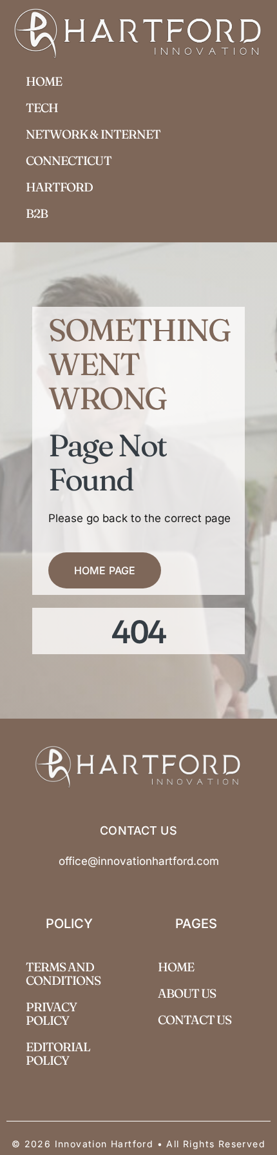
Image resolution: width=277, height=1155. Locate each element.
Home (44, 81)
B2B (37, 213)
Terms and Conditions (63, 973)
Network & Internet (93, 134)
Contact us (195, 1019)
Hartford (59, 187)
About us (187, 993)
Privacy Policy (51, 1013)
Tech (42, 107)
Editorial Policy (58, 1053)
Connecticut (68, 160)
